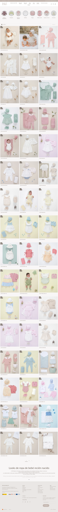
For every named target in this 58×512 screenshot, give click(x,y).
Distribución (24, 487)
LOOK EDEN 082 (42, 239)
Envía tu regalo (40, 490)
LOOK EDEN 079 (3, 239)
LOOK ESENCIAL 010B (23, 50)
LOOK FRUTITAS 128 (23, 266)
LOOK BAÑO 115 (42, 401)
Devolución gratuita (40, 489)
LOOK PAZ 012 (41, 77)
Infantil (38, 3)
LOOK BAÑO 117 (3, 428)
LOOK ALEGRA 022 (4, 158)
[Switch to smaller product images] (3, 24)
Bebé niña (20, 3)
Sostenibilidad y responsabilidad (26, 489)
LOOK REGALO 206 (42, 455)
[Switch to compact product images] (4, 24)
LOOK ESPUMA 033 (4, 185)
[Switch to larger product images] (1, 24)
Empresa (23, 485)
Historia (23, 486)
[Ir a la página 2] (31, 461)
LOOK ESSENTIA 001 (42, 50)
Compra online (40, 485)
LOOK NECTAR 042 (42, 185)
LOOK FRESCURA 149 (42, 293)
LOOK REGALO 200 (4, 455)
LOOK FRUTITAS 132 (42, 266)
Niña (30, 3)
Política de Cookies (52, 488)
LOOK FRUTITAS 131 (4, 401)
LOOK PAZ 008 (3, 77)
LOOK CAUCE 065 (4, 131)
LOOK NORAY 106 (4, 266)
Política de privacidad (53, 486)
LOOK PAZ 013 (3, 104)
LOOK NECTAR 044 (4, 212)
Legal (50, 485)
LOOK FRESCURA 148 (23, 401)
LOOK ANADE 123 (4, 320)
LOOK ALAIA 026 (23, 320)
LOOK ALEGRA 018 (42, 131)
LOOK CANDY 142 (4, 293)
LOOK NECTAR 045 (42, 320)
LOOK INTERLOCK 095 (43, 374)
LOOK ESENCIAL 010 (4, 50)
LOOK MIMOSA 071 (23, 428)
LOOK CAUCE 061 (42, 104)
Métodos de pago (40, 491)
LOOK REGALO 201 (23, 455)
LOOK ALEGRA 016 (23, 131)
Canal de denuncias (52, 489)
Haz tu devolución (40, 492)
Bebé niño (25, 3)
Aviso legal (51, 487)
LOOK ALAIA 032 (23, 347)
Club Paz (39, 486)
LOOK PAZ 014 (22, 104)
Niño (34, 3)
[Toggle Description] (29, 479)
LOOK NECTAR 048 (42, 347)
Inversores (23, 488)
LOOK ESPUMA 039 (23, 185)
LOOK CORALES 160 (42, 428)
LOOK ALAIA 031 (42, 158)
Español (10, 509)
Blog (23, 491)
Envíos (39, 488)
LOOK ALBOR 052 (23, 212)
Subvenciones (24, 490)
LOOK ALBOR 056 (42, 212)
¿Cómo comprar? (40, 487)
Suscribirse (46, 505)
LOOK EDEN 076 (22, 374)
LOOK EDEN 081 (22, 239)
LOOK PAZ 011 (22, 77)
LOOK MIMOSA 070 (4, 374)
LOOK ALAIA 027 (3, 347)
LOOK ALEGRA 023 (23, 158)
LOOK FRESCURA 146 (23, 293)
